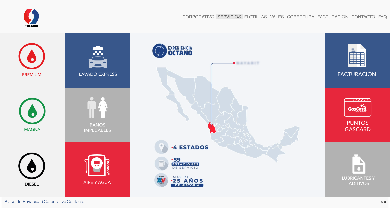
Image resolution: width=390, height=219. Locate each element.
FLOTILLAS (255, 16)
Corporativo (55, 201)
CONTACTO (363, 16)
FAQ (382, 16)
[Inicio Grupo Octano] (19, 16)
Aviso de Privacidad (24, 201)
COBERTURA (300, 16)
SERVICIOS (229, 16)
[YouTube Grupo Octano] (385, 201)
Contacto (75, 201)
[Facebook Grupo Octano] (382, 201)
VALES (277, 16)
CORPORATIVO (198, 16)
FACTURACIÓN (332, 16)
